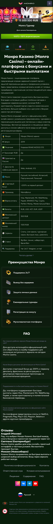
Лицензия (14, 476)
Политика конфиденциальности (20, 465)
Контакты (44, 465)
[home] (26, 3)
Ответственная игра (13, 471)
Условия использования (38, 471)
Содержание (29, 476)
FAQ (41, 476)
